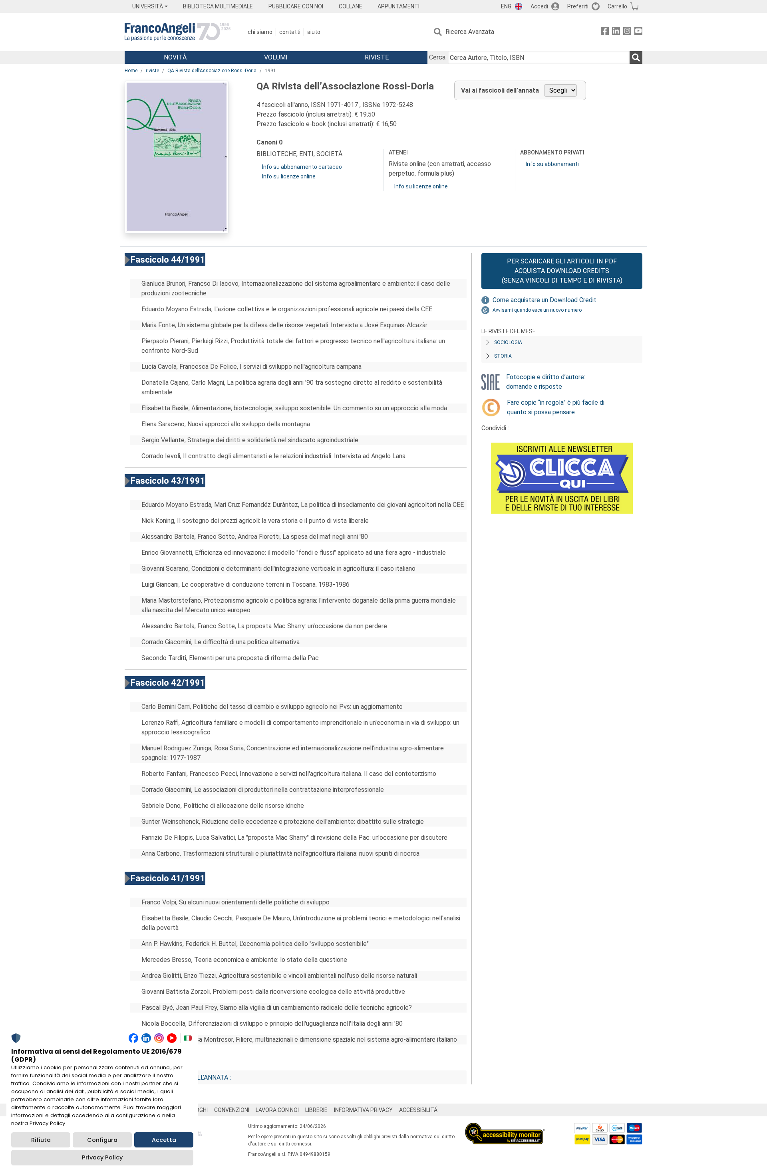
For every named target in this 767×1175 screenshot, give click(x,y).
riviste (152, 70)
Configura (102, 1140)
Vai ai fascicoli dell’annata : (184, 1077)
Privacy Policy (102, 1157)
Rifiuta (41, 1140)
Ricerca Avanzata (469, 32)
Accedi (539, 6)
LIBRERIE (316, 1110)
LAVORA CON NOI (277, 1110)
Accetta (164, 1140)
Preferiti (577, 6)
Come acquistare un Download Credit (544, 300)
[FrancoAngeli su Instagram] (627, 32)
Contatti (289, 32)
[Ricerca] (636, 57)
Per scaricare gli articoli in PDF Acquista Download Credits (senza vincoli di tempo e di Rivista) (562, 270)
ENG (506, 6)
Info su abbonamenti (552, 164)
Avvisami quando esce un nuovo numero (537, 310)
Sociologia (508, 342)
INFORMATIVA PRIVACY (363, 1110)
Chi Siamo (260, 32)
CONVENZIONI (231, 1110)
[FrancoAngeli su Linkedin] (616, 32)
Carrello (617, 6)
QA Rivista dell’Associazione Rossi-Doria (211, 70)
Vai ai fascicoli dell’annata (500, 90)
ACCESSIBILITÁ (418, 1110)
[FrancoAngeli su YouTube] (638, 32)
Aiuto (313, 32)
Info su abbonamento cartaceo (302, 167)
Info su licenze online (289, 176)
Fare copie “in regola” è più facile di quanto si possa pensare (555, 407)
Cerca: (438, 57)
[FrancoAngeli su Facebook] (605, 32)
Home (131, 70)
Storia (503, 356)
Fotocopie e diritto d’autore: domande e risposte (545, 381)
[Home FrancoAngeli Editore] (177, 32)
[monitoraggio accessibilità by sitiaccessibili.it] (505, 1127)
